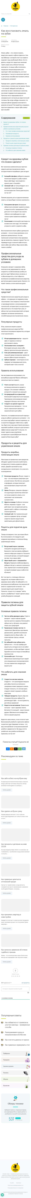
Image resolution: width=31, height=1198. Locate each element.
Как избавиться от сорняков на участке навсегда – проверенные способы (17, 1024)
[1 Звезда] (13, 744)
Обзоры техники (15, 1103)
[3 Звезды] (15, 744)
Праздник (6, 1060)
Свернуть (26, 118)
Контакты (18, 1183)
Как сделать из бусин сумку (11, 811)
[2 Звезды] (14, 744)
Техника (5, 1073)
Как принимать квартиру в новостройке (11, 916)
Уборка (5, 1079)
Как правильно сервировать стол (17, 1045)
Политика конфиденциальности (15, 1185)
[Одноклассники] (12, 748)
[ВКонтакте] (8, 748)
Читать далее (7, 790)
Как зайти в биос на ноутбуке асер (14, 778)
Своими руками (8, 1066)
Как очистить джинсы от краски (17, 1040)
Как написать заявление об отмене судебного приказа (14, 951)
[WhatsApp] (20, 748)
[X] (16, 748)
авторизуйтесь (25, 983)
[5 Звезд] (17, 744)
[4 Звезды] (16, 744)
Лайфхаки (6, 1053)
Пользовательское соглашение (15, 1188)
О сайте (12, 1183)
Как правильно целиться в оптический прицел (11, 880)
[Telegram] (24, 748)
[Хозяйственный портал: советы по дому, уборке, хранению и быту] (15, 6)
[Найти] (29, 14)
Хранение (6, 1085)
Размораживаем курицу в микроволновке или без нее (15, 1033)
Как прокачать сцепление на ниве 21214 (14, 845)
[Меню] (3, 20)
